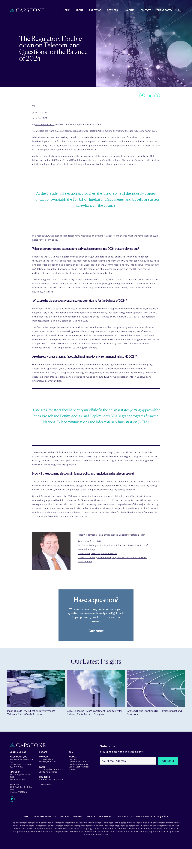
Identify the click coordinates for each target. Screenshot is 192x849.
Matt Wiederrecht (44, 124)
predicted (95, 141)
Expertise (95, 10)
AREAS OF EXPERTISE (45, 816)
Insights (129, 10)
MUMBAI (73, 756)
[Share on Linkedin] (149, 95)
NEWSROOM (105, 816)
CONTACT (90, 816)
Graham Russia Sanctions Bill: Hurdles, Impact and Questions (154, 712)
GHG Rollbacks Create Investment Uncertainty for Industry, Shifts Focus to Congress (94, 712)
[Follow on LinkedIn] (12, 799)
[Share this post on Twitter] (157, 95)
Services (112, 10)
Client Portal (165, 10)
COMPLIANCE (121, 816)
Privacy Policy (161, 816)
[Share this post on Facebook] (142, 95)
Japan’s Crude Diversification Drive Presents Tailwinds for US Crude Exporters (31, 712)
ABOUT (26, 816)
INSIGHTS (77, 816)
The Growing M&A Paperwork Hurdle (97, 553)
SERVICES (64, 816)
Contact (146, 10)
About (79, 10)
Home (66, 10)
